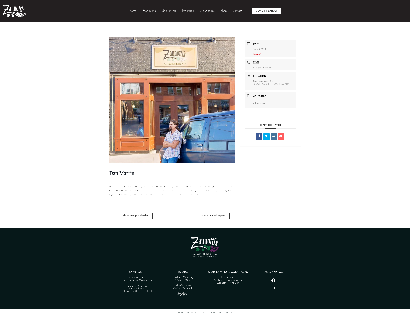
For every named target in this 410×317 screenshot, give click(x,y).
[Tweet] (266, 136)
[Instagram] (274, 288)
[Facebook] (274, 280)
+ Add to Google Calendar (134, 216)
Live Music (260, 103)
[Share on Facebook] (259, 136)
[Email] (281, 136)
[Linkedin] (274, 136)
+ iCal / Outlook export (212, 216)
